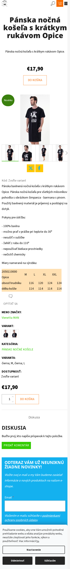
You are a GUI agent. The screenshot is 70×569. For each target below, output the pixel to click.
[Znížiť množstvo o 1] (12, 401)
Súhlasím (50, 561)
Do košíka (35, 80)
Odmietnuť (17, 561)
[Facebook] (39, 168)
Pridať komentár (16, 445)
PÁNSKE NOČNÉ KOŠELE (17, 349)
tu (37, 541)
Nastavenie (34, 550)
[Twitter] (31, 168)
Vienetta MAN (10, 318)
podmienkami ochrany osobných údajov (32, 518)
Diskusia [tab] (34, 417)
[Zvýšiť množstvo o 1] (12, 396)
